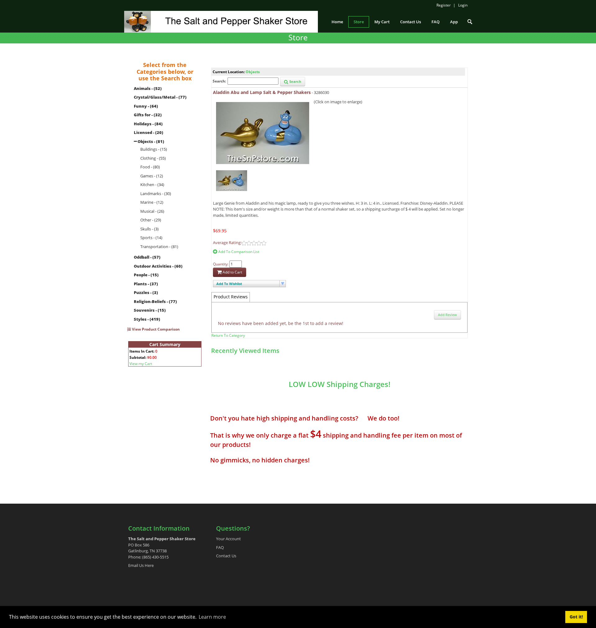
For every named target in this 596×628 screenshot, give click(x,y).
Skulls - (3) (149, 229)
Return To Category (228, 335)
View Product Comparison (155, 329)
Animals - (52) (148, 88)
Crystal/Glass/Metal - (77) (160, 97)
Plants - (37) (146, 284)
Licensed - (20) (148, 132)
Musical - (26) (152, 211)
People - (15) (146, 275)
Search (294, 81)
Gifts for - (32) (148, 115)
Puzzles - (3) (146, 292)
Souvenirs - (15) (150, 310)
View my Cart (140, 363)
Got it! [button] (576, 617)
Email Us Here (141, 565)
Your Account (228, 538)
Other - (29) (150, 220)
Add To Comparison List (238, 251)
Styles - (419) (147, 319)
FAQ (220, 547)
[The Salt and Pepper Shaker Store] (221, 21)
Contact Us (226, 556)
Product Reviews (231, 297)
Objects (253, 71)
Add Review (447, 314)
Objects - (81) (151, 141)
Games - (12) (151, 176)
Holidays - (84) (148, 124)
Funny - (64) (146, 106)
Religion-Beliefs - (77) (155, 301)
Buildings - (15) (153, 149)
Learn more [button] (212, 616)
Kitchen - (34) (152, 184)
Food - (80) (150, 167)
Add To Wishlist (229, 283)
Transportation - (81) (159, 246)
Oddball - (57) (147, 257)
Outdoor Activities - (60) (158, 266)
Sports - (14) (151, 237)
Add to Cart (232, 272)
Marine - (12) (151, 202)
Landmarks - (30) (155, 193)
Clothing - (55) (153, 158)
